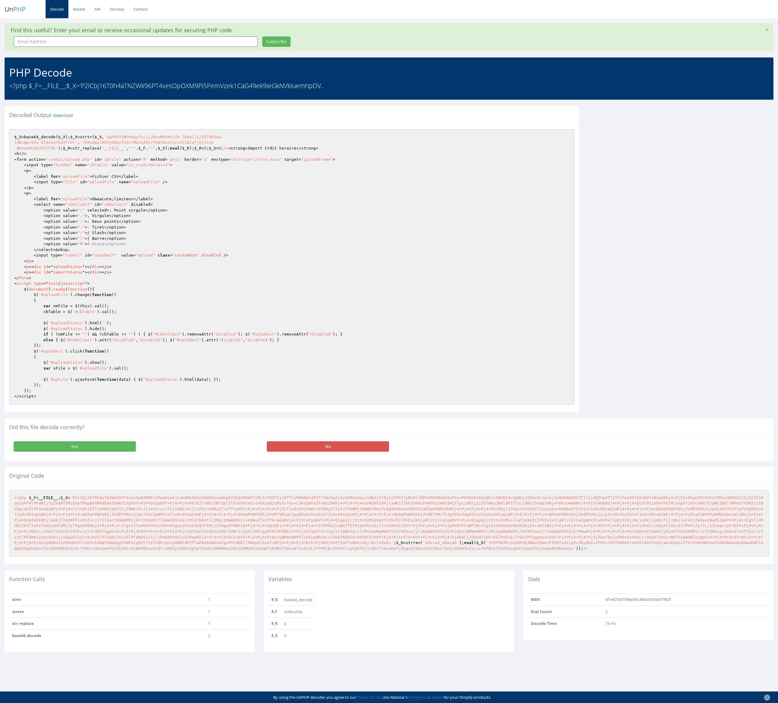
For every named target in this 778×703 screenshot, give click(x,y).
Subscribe (276, 41)
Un (15, 9)
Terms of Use (368, 697)
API (98, 9)
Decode (57, 9)
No (328, 446)
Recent (79, 9)
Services (117, 9)
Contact (140, 9)
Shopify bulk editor (425, 697)
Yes (74, 446)
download (63, 115)
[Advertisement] (639, 148)
